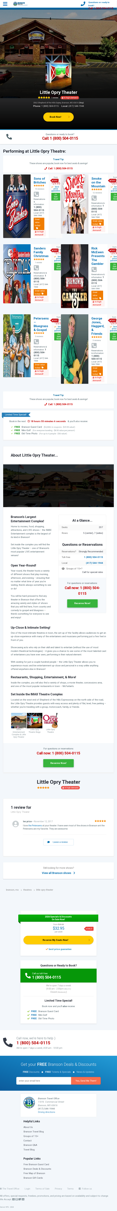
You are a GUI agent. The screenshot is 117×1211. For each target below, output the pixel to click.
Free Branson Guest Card (36, 1164)
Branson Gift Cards (33, 1178)
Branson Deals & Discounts (37, 1168)
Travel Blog (29, 1149)
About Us (28, 1127)
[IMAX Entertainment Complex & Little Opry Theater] (19, 720)
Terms (70, 1188)
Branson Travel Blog (33, 1131)
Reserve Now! (82, 603)
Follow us (86, 1188)
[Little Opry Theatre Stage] (34, 720)
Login (27, 1188)
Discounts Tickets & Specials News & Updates (58, 1072)
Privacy (58, 1188)
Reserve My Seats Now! (55, 940)
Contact (27, 1140)
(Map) (81, 103)
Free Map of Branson (34, 1173)
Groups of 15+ (30, 1136)
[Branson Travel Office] (20, 3)
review (54, 97)
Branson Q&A (30, 1145)
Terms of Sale (42, 1188)
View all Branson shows (58, 870)
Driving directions (46, 1112)
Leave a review (60, 842)
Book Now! (55, 117)
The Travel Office (10, 1188)
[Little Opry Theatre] (50, 720)
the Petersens (35, 825)
